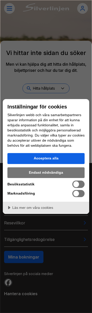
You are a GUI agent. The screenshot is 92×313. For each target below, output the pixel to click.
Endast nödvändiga (46, 172)
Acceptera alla (46, 158)
